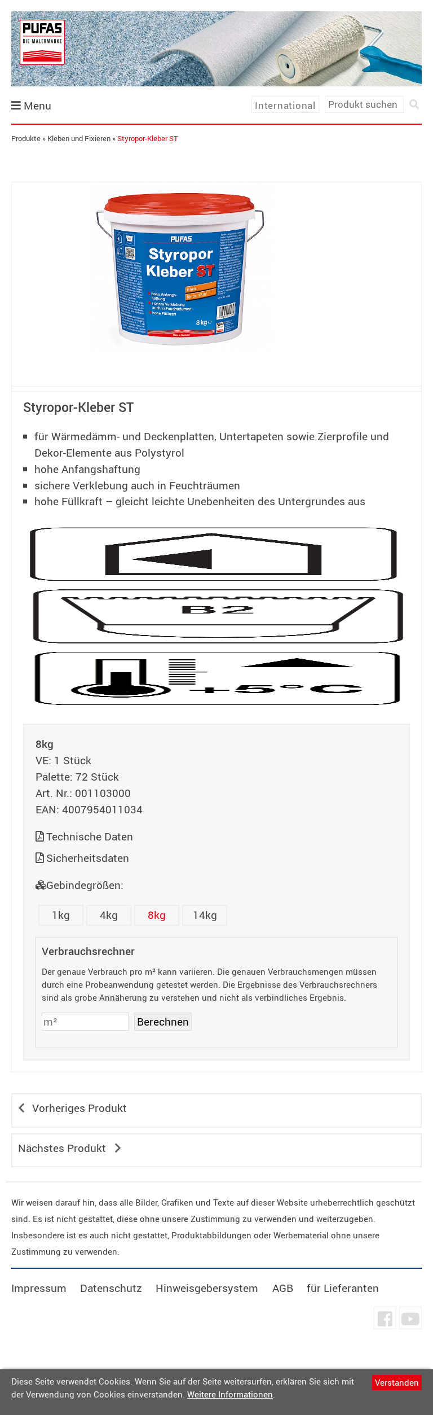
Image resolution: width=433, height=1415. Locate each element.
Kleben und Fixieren (79, 138)
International (285, 105)
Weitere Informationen (230, 1394)
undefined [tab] (180, 371)
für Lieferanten (343, 1288)
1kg (61, 915)
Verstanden (397, 1382)
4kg (109, 915)
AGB (282, 1288)
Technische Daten (89, 836)
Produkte (26, 138)
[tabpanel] (181, 267)
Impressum (39, 1288)
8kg (157, 915)
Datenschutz (111, 1288)
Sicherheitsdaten (87, 858)
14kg (205, 915)
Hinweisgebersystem (207, 1288)
